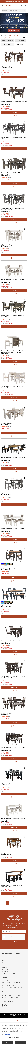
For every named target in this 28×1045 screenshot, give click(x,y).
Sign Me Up (14, 942)
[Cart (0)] (25, 5)
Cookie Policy (8, 1034)
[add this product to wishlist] (25, 51)
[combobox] (20, 44)
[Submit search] (24, 10)
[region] (14, 1034)
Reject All (7, 1042)
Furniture (10, 35)
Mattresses (5, 961)
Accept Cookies (20, 1042)
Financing (5, 969)
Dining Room (16, 35)
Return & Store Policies (9, 973)
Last (20, 902)
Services (4, 965)
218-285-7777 (10, 986)
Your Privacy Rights (14, 1037)
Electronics (5, 963)
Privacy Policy (14, 1022)
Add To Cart (14, 77)
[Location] (17, 5)
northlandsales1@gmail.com (14, 988)
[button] (2, 5)
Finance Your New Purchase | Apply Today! (14, 1)
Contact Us (5, 971)
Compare (15, 80)
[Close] (26, 1025)
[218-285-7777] (21, 5)
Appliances (5, 957)
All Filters (8, 44)
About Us (4, 967)
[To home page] (9, 5)
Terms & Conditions (14, 1020)
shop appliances (14, 30)
